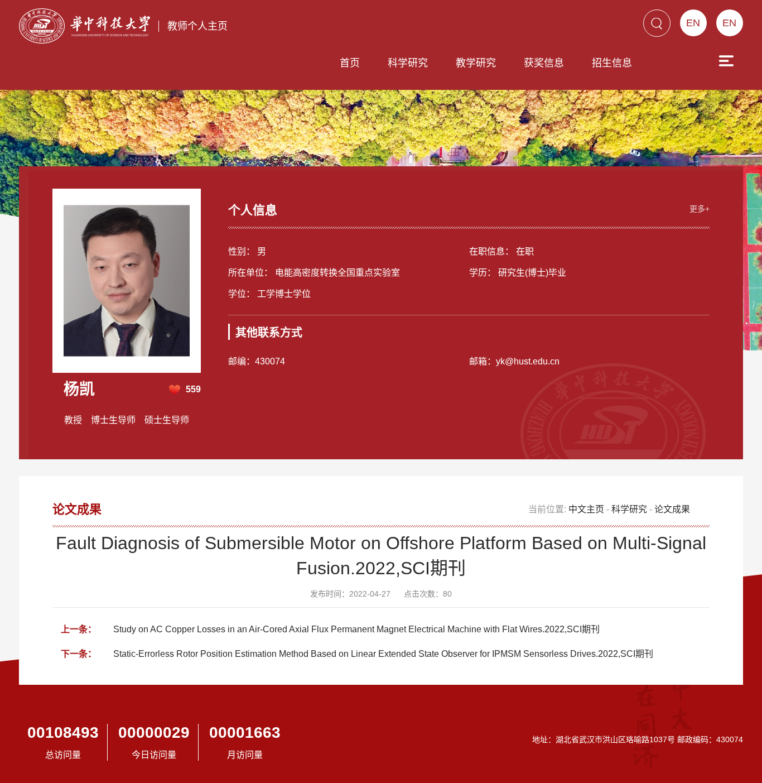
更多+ (699, 208)
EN (729, 22)
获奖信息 (544, 63)
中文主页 (586, 509)
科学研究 (408, 63)
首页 (350, 63)
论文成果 (672, 509)
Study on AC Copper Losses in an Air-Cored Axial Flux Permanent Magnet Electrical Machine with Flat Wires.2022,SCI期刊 (356, 629)
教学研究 (476, 63)
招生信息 (612, 63)
